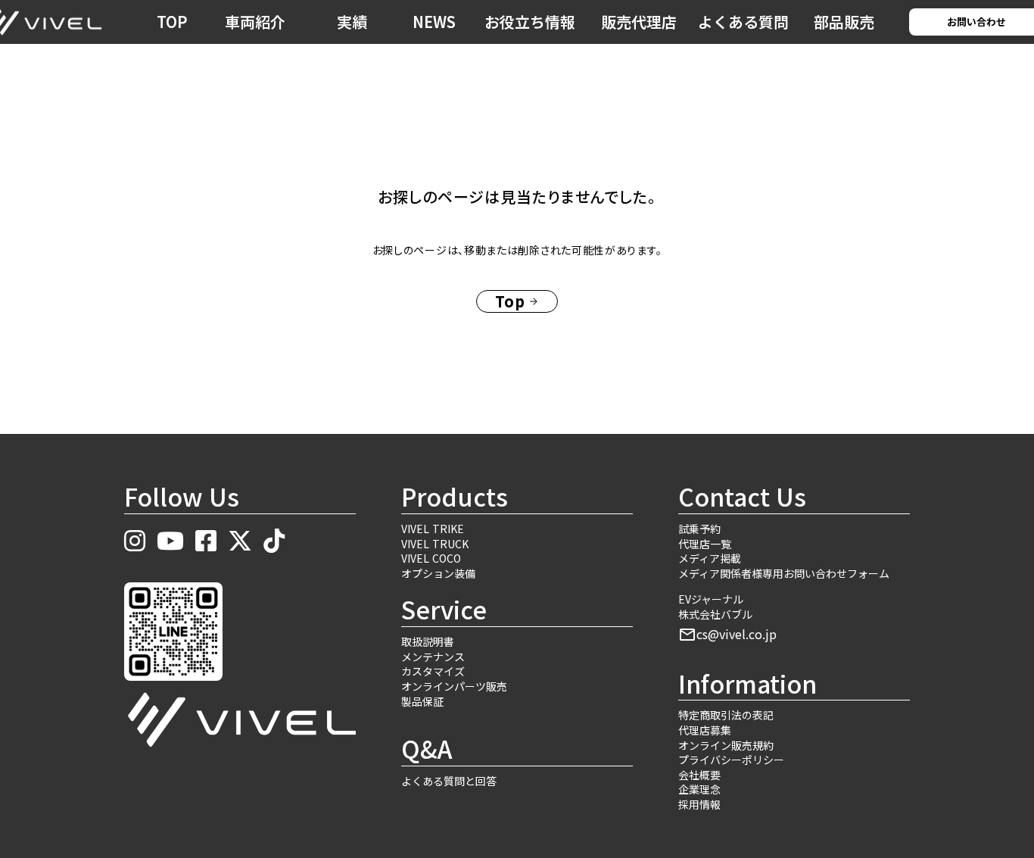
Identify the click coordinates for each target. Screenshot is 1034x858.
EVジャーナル (710, 599)
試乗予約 (699, 529)
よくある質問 (743, 22)
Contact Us (742, 496)
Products (454, 496)
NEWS (434, 22)
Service (444, 609)
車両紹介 (255, 22)
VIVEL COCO (431, 558)
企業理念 (699, 789)
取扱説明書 (427, 642)
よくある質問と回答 (449, 781)
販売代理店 (639, 22)
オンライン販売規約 (726, 745)
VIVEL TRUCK (435, 544)
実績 (352, 22)
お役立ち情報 (529, 22)
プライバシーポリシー (731, 760)
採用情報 (699, 804)
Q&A (426, 749)
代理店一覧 (704, 544)
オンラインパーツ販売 (454, 686)
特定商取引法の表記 (726, 715)
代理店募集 (704, 730)
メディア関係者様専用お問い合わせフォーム (783, 573)
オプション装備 (438, 573)
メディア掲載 (709, 558)
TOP (172, 22)
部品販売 (844, 22)
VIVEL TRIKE (432, 529)
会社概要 (699, 775)
